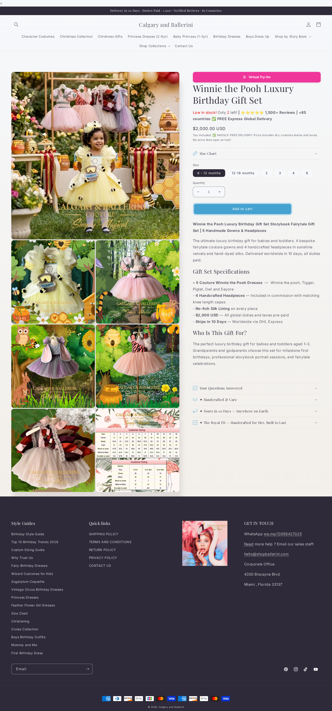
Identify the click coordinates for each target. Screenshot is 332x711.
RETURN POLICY (102, 550)
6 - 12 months (209, 173)
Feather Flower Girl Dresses (33, 605)
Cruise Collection (24, 629)
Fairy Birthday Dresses (29, 565)
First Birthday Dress (27, 653)
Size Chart (19, 613)
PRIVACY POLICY (103, 558)
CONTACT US (100, 565)
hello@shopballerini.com (266, 554)
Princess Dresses (25, 597)
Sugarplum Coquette (27, 581)
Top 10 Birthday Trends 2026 (34, 542)
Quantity (199, 183)
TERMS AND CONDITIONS (110, 542)
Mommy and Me (24, 645)
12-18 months (243, 173)
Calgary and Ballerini (171, 707)
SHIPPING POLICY (104, 534)
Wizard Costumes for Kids (32, 574)
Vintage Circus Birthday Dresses (37, 589)
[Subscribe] (87, 669)
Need (249, 544)
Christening (20, 621)
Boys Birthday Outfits (28, 637)
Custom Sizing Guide (27, 550)
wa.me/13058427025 (283, 534)
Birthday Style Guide (27, 534)
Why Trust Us (22, 558)
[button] (16, 25)
